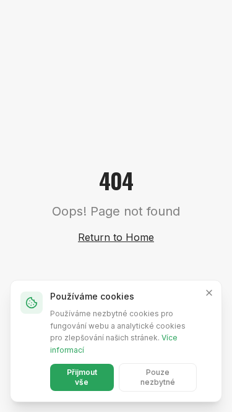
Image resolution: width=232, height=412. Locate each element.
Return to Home (116, 237)
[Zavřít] (209, 292)
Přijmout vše (82, 377)
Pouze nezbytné (157, 377)
